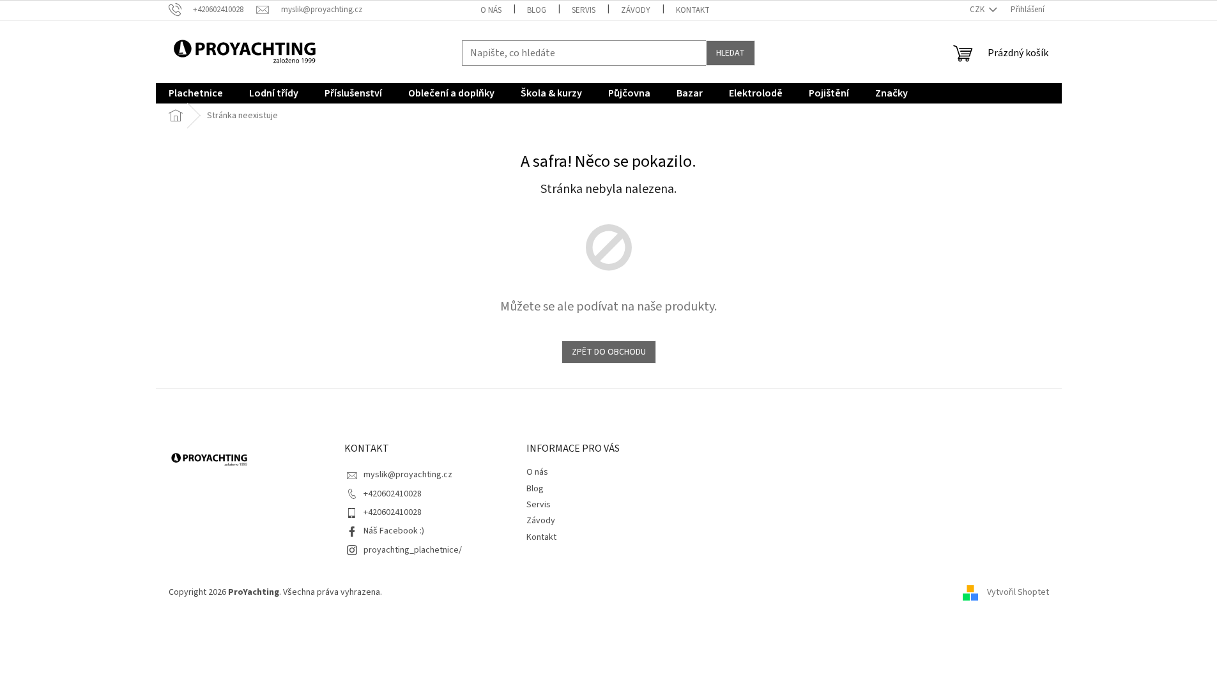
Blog (536, 10)
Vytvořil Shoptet (1018, 592)
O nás (490, 10)
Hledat (730, 53)
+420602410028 (393, 493)
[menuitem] (196, 93)
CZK (978, 9)
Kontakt (693, 10)
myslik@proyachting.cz (408, 474)
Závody (635, 10)
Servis (583, 10)
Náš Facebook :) (394, 531)
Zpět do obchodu (609, 352)
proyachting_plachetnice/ (413, 550)
